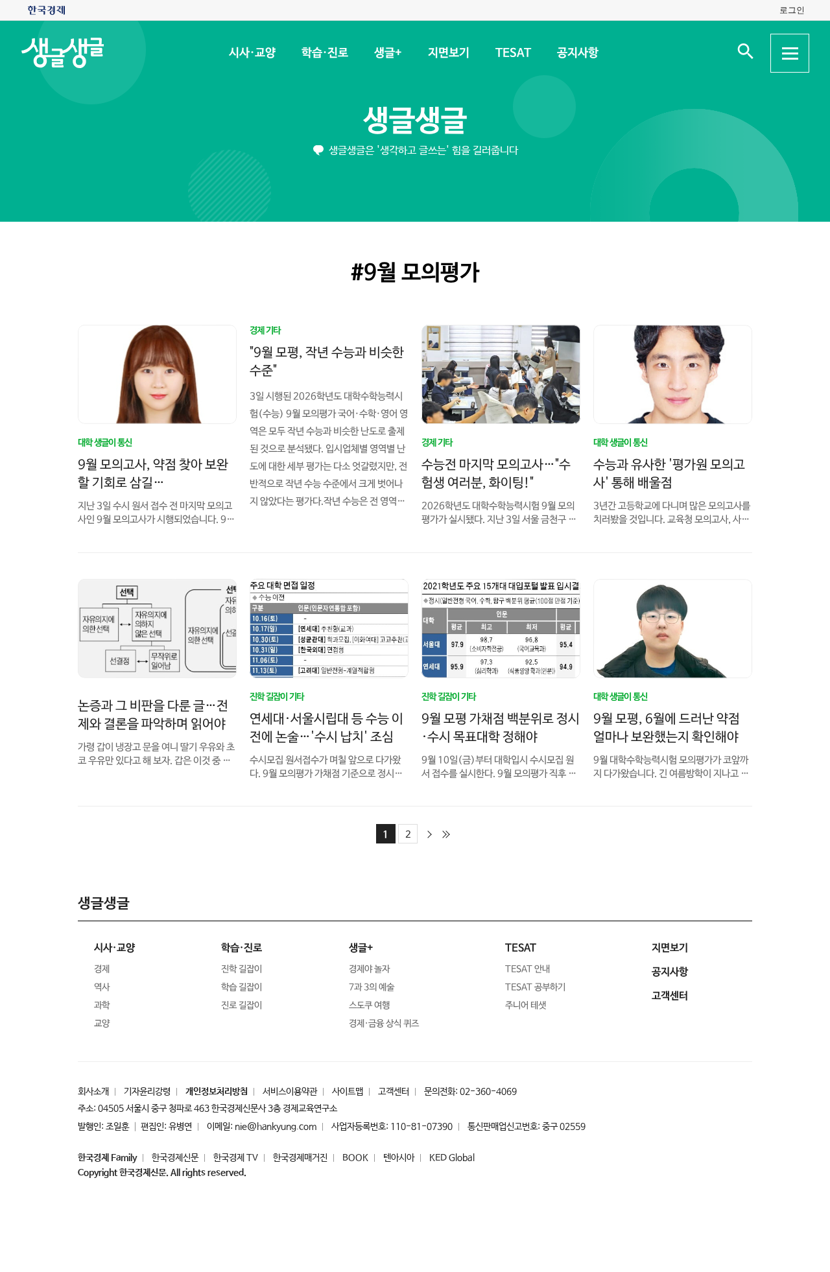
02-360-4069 (488, 1092)
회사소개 (93, 1092)
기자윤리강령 (147, 1092)
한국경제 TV (235, 1158)
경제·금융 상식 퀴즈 (384, 1024)
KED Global (452, 1158)
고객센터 (393, 1092)
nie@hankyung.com (275, 1127)
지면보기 (448, 53)
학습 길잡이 (241, 987)
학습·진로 (324, 53)
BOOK (355, 1158)
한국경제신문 (175, 1158)
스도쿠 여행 (369, 1005)
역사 (102, 987)
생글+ (387, 53)
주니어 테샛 (525, 1005)
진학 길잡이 (241, 969)
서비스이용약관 (290, 1092)
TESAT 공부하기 (535, 987)
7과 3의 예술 (371, 987)
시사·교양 (251, 53)
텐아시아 (398, 1158)
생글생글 (415, 121)
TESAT (512, 53)
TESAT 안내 (527, 969)
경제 (102, 969)
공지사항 (577, 53)
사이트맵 (347, 1092)
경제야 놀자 (369, 969)
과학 (102, 1005)
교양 (102, 1024)
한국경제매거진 (300, 1158)
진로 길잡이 (241, 1005)
